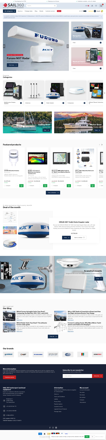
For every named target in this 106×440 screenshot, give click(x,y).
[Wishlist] (96, 5)
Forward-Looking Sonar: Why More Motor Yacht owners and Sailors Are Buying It (84, 323)
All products (83, 402)
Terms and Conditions (59, 396)
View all (52, 336)
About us (20, 11)
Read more (19, 320)
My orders (82, 392)
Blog (36, 11)
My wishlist (82, 397)
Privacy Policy (57, 401)
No (92, 436)
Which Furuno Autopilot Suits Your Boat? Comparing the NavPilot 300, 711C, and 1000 (32, 312)
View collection (52, 192)
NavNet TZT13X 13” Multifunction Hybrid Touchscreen (34, 172)
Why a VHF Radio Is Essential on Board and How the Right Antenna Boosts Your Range (84, 312)
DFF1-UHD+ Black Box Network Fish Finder (84, 171)
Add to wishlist (78, 237)
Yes (87, 436)
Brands (41, 11)
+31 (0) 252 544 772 (11, 406)
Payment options (58, 404)
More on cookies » (100, 436)
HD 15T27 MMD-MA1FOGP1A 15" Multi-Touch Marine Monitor (61, 171)
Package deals (28, 11)
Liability (56, 399)
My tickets (82, 395)
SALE (59, 11)
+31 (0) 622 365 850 (11, 410)
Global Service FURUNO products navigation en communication (65, 390)
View (65, 237)
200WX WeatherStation (11, 170)
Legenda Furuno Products (60, 409)
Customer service (50, 11)
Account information (85, 390)
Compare (8, 185)
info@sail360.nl (10, 415)
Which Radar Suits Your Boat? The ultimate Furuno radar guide (32, 323)
